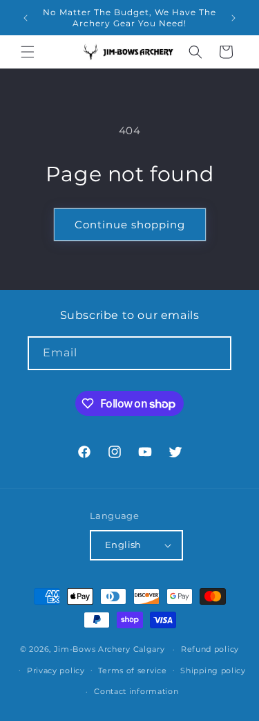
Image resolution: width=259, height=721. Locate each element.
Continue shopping (130, 224)
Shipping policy (213, 670)
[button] (27, 52)
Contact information (136, 691)
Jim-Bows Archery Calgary (109, 649)
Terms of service (132, 670)
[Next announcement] (233, 18)
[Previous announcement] (25, 18)
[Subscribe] (215, 353)
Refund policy (210, 649)
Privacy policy (56, 670)
